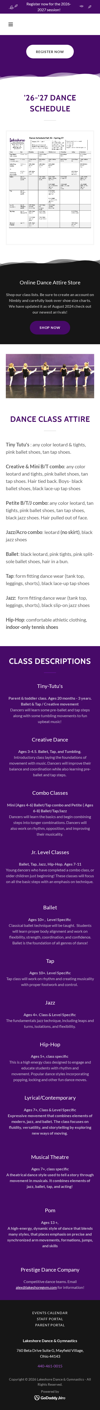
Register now (50, 52)
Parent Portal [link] (50, 1325)
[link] (50, 187)
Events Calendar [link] (50, 1313)
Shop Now (50, 327)
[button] (16, 24)
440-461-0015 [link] (50, 1366)
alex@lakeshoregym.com (36, 1287)
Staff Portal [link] (50, 1319)
